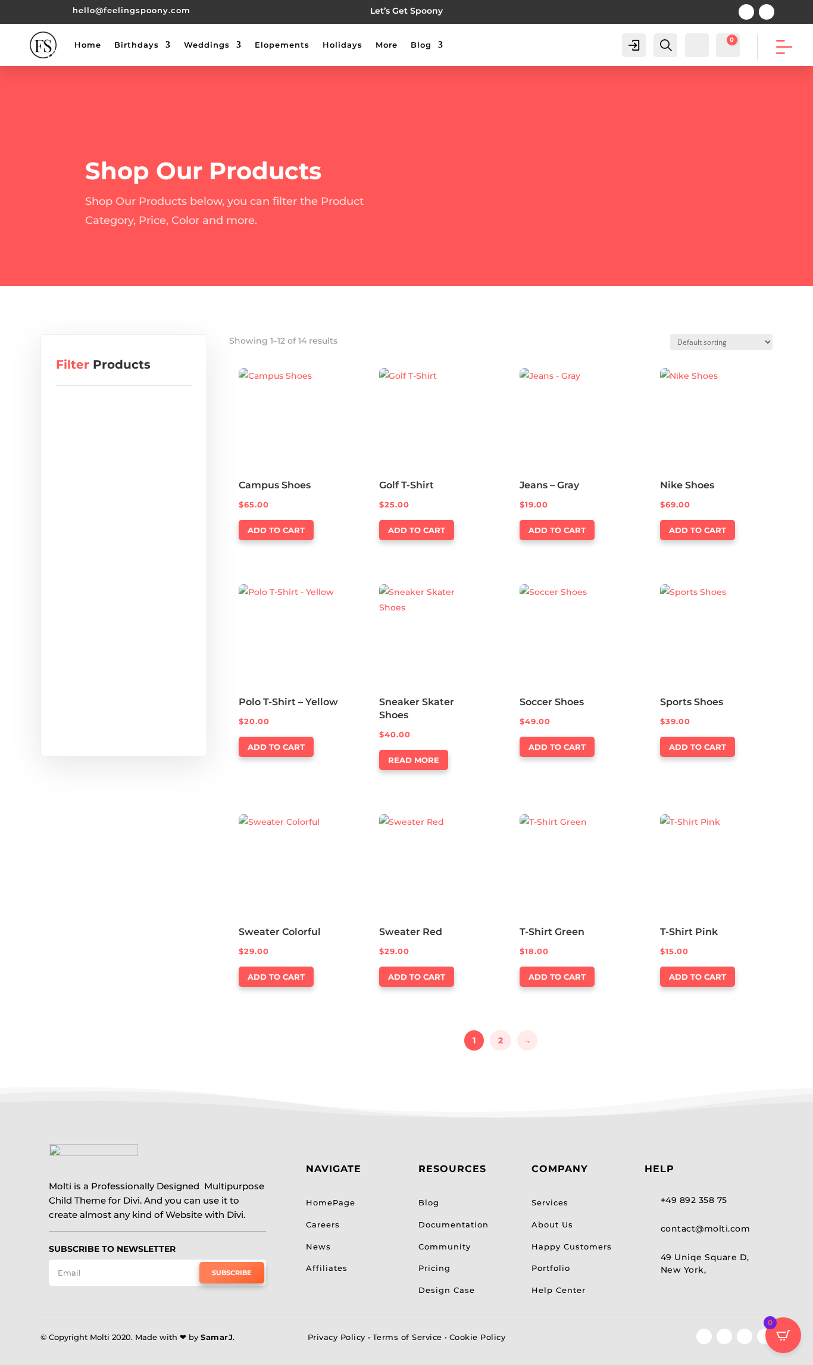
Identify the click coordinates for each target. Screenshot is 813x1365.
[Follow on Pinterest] (746, 12)
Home (87, 44)
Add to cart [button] (276, 530)
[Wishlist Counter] (696, 44)
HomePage (330, 1202)
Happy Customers (571, 1246)
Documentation (453, 1224)
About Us (552, 1224)
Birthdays (136, 44)
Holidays (342, 44)
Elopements (282, 44)
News (318, 1246)
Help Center (558, 1290)
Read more (413, 760)
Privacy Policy (336, 1337)
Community (444, 1246)
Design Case (446, 1290)
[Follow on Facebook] (704, 1336)
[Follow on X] (724, 1336)
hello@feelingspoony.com (131, 10)
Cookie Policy (477, 1337)
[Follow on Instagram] (766, 12)
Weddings (207, 44)
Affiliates (327, 1268)
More (387, 44)
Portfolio (550, 1268)
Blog (421, 44)
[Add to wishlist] (335, 372)
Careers (323, 1224)
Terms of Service (407, 1337)
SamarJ (217, 1337)
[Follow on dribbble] (765, 1336)
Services (549, 1202)
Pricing (434, 1268)
